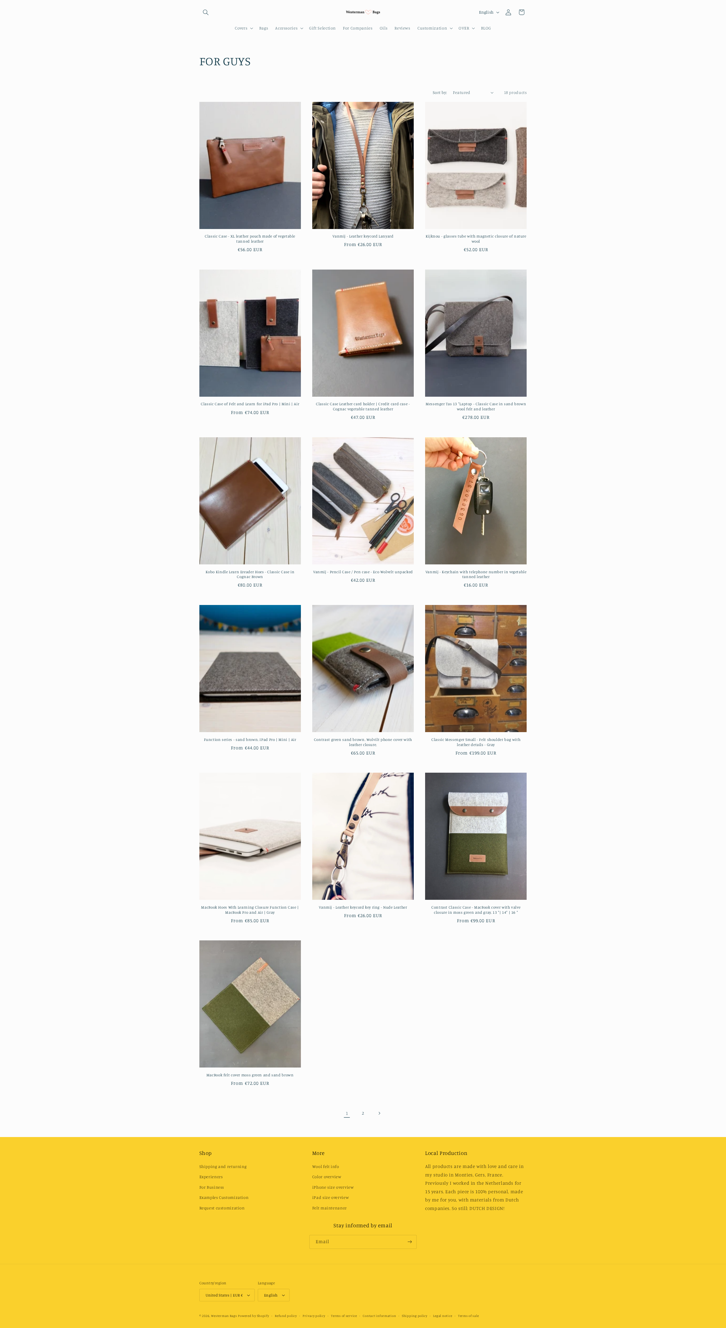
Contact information (379, 1316)
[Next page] (379, 1113)
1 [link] (347, 1113)
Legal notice (442, 1316)
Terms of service (344, 1316)
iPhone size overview (333, 1187)
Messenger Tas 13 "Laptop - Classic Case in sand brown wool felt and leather (476, 406)
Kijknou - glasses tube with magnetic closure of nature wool (476, 238)
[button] (205, 12)
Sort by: (440, 92)
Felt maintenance (329, 1207)
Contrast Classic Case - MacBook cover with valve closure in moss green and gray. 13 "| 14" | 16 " (475, 910)
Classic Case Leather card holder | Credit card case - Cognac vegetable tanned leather (363, 406)
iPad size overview (330, 1197)
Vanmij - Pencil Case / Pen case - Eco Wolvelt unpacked (363, 572)
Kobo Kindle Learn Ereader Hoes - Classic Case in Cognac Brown (250, 574)
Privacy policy (314, 1316)
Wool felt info (325, 1166)
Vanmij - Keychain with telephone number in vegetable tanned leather (476, 574)
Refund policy (286, 1316)
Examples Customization (224, 1197)
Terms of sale (468, 1316)
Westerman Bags (224, 1316)
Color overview (326, 1176)
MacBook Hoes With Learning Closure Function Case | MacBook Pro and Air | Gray (250, 910)
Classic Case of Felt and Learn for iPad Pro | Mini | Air (250, 404)
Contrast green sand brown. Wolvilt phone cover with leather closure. (363, 742)
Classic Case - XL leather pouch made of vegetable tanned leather (250, 238)
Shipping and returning (223, 1166)
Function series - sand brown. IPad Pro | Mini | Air (250, 739)
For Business (211, 1187)
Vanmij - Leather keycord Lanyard (362, 236)
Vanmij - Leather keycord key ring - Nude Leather (363, 907)
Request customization (222, 1207)
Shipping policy (414, 1316)
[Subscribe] (409, 1242)
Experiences (211, 1176)
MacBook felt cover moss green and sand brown (250, 1075)
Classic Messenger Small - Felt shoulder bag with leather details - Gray (475, 742)
